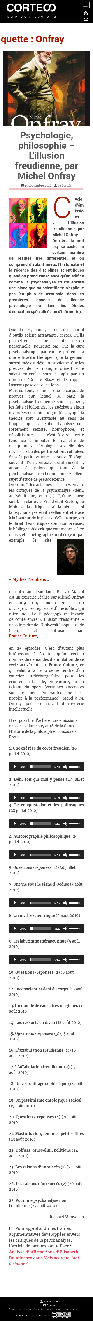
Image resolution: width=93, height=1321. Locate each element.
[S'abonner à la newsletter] (86, 18)
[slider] (40, 766)
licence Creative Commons (32, 1315)
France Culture (23, 636)
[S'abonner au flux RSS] (86, 12)
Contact (51, 1305)
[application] (46, 766)
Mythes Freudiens (29, 579)
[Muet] (65, 766)
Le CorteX (64, 186)
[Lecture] (15, 766)
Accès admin (51, 1301)
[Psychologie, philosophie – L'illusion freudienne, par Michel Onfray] (46, 88)
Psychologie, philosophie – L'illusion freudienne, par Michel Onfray (46, 155)
